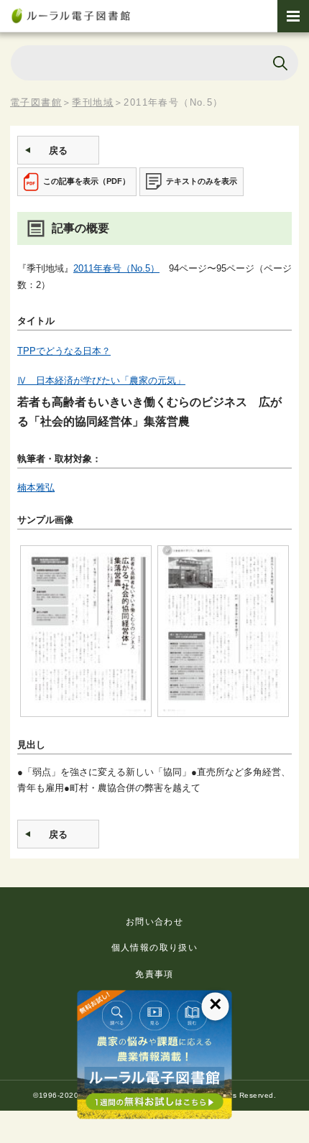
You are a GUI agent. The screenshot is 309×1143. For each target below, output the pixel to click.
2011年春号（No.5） (116, 268)
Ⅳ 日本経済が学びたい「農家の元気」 (101, 380)
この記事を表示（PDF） (86, 181)
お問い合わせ (154, 922)
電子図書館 (36, 102)
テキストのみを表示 (201, 181)
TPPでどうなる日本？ (64, 351)
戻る (58, 150)
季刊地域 (93, 102)
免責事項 (154, 974)
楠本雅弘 (36, 487)
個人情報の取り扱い (154, 948)
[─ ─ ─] (293, 16)
